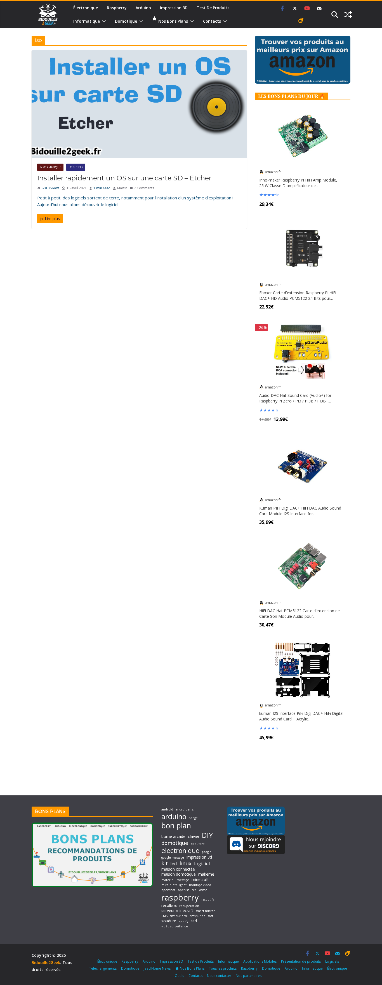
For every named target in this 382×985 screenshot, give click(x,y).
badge (193, 818)
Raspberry (117, 7)
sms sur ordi (179, 916)
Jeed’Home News (157, 968)
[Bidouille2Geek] (48, 14)
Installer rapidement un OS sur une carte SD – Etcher (124, 178)
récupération (189, 906)
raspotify (207, 899)
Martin (122, 188)
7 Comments (144, 188)
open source (187, 890)
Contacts (212, 21)
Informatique (86, 21)
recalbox (169, 905)
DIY (207, 835)
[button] (103, 21)
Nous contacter (219, 975)
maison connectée (178, 869)
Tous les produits (223, 968)
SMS (164, 916)
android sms (185, 809)
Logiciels (76, 167)
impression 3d (199, 857)
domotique (174, 843)
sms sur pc (197, 916)
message (183, 880)
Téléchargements (103, 968)
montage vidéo (200, 885)
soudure (168, 920)
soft (210, 916)
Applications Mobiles (260, 961)
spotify (183, 921)
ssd (194, 920)
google (206, 852)
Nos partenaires (248, 975)
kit (164, 863)
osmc (203, 890)
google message (172, 857)
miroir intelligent (174, 885)
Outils (179, 975)
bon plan (176, 825)
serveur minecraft (177, 910)
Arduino (143, 7)
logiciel (202, 863)
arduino (173, 816)
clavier (193, 836)
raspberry (180, 897)
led (173, 863)
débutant (197, 844)
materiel (167, 880)
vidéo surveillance (174, 926)
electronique (180, 850)
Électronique (85, 7)
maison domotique (178, 874)
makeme (206, 874)
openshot (168, 890)
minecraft (200, 879)
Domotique (126, 21)
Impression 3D (174, 7)
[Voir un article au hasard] (348, 14)
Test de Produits (213, 7)
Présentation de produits (301, 961)
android (167, 809)
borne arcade (173, 836)
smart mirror (205, 911)
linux (186, 863)
